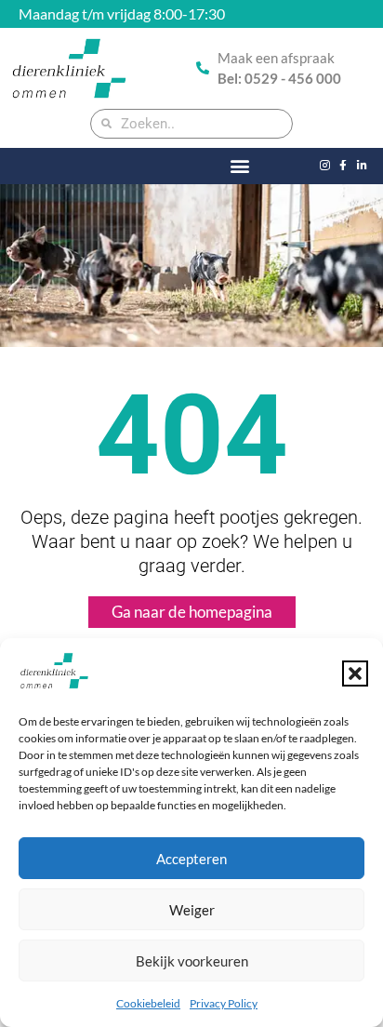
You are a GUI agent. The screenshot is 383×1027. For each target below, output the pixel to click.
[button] (355, 673)
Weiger (192, 909)
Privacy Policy (224, 1003)
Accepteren (191, 858)
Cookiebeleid (148, 1003)
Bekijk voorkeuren (192, 961)
